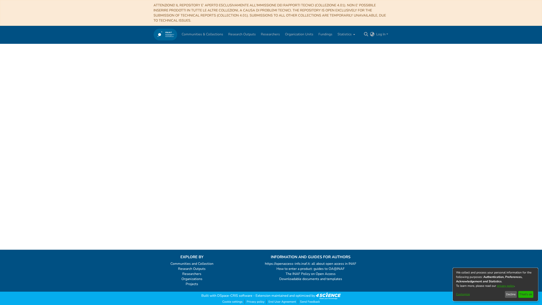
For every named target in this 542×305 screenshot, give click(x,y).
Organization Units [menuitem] (299, 34)
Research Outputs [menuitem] (242, 34)
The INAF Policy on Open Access (311, 274)
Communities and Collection (191, 263)
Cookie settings (232, 302)
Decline (511, 294)
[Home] (165, 34)
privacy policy (505, 286)
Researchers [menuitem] (270, 34)
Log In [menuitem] (381, 34)
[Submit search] (366, 34)
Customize (463, 294)
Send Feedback (310, 302)
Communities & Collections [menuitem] (202, 34)
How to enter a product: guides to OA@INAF (311, 268)
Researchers (191, 274)
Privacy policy (255, 302)
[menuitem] (346, 34)
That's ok (525, 294)
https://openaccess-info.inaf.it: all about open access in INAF (310, 263)
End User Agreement (282, 302)
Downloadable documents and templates (310, 279)
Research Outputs (192, 268)
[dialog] (495, 284)
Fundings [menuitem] (325, 34)
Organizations (191, 279)
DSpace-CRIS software (234, 295)
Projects (192, 284)
